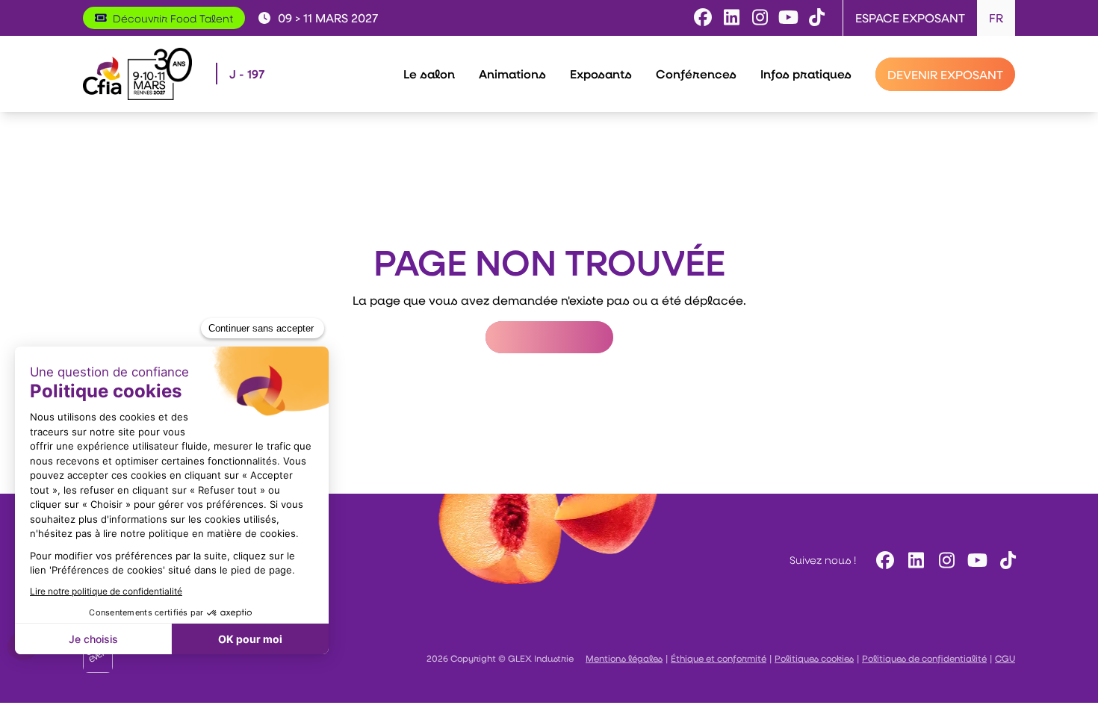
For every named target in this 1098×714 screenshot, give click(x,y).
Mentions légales (624, 658)
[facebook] (883, 559)
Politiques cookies (814, 658)
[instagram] (944, 559)
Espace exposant (910, 17)
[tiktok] (1005, 559)
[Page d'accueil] (137, 74)
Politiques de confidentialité (924, 658)
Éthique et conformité (718, 658)
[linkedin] (914, 559)
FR (996, 17)
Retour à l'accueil (549, 337)
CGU (1005, 658)
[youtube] (975, 559)
